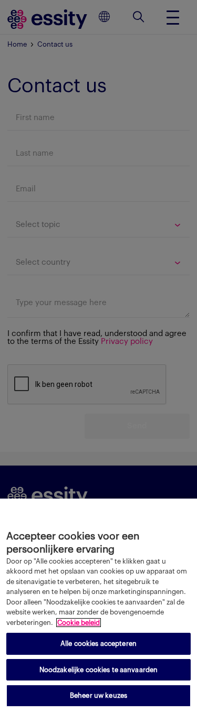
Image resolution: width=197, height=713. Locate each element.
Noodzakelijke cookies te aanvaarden (98, 669)
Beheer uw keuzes (98, 695)
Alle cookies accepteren (98, 643)
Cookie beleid (78, 622)
